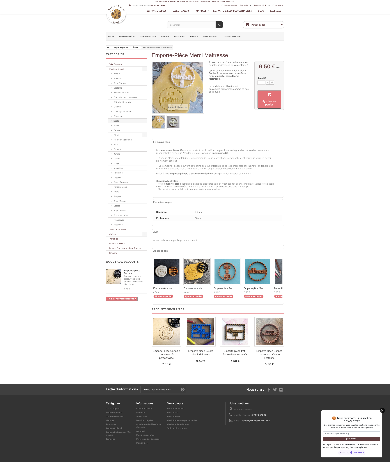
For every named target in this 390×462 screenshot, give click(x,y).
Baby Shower (119, 83)
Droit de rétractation (177, 428)
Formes (117, 149)
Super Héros (119, 210)
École (111, 36)
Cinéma (117, 106)
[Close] (382, 410)
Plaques (117, 196)
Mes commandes (175, 408)
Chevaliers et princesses (125, 97)
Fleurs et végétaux (122, 139)
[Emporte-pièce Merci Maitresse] (158, 122)
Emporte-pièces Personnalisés (232, 10)
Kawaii (116, 158)
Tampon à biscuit (117, 243)
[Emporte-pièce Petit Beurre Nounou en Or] (235, 331)
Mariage (201, 10)
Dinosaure (118, 116)
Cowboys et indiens (123, 111)
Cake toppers (181, 10)
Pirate (116, 191)
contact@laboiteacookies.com (256, 420)
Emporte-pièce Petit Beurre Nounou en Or (235, 353)
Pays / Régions (120, 182)
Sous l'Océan (119, 201)
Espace (117, 130)
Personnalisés (148, 36)
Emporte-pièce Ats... (224, 288)
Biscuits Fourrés (121, 92)
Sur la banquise (120, 215)
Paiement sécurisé (145, 435)
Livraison (140, 412)
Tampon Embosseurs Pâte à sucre (125, 248)
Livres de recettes (117, 229)
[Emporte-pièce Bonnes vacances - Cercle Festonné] (269, 331)
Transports (118, 220)
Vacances (118, 224)
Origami (117, 177)
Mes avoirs (172, 412)
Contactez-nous (229, 5)
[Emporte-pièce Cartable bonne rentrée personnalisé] (166, 331)
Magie (116, 163)
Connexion (278, 5)
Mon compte (175, 403)
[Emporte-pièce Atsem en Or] (227, 271)
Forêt (116, 144)
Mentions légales (144, 420)
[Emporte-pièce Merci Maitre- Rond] (166, 271)
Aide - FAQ (141, 416)
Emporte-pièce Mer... (163, 288)
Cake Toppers (210, 36)
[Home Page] (107, 47)
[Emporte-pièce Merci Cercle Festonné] (257, 271)
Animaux (194, 36)
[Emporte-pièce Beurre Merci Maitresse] (200, 331)
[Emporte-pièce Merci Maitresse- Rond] (197, 271)
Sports (116, 206)
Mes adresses (173, 416)
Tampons (113, 253)
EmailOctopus (358, 453)
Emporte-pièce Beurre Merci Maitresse (200, 353)
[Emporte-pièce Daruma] (113, 276)
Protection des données (147, 439)
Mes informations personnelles (182, 420)
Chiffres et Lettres (122, 102)
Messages (179, 36)
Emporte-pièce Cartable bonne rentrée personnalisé (166, 354)
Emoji (116, 125)
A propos (140, 431)
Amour (116, 73)
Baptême (117, 88)
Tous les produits (231, 36)
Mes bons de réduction (178, 424)
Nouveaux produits (122, 261)
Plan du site (142, 443)
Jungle (116, 154)
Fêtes (116, 135)
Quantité (261, 78)
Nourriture (118, 173)
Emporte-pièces (157, 10)
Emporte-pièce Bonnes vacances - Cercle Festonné (269, 354)
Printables (113, 239)
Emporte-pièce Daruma (132, 272)
